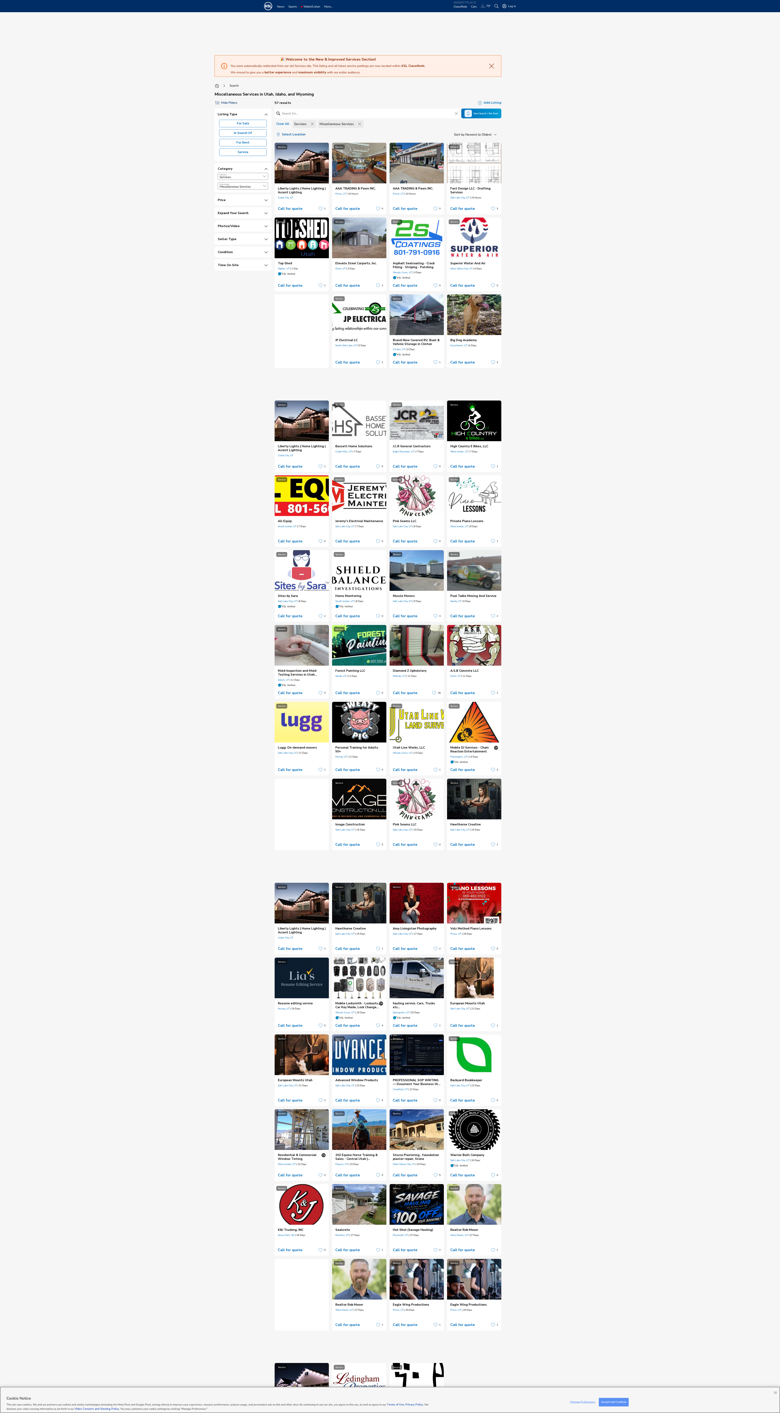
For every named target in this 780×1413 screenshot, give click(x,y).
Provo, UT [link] (340, 193)
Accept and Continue (613, 1402)
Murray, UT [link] (341, 756)
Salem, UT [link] (283, 679)
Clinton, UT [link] (399, 349)
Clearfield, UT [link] (400, 1089)
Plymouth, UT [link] (400, 1235)
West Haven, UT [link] (459, 1235)
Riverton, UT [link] (342, 1235)
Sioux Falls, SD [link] (286, 1235)
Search (234, 86)
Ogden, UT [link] (284, 268)
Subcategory (224, 184)
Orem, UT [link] (340, 268)
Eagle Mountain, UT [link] (403, 451)
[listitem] (302, 178)
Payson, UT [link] (341, 1164)
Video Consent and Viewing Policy (97, 1409)
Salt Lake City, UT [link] (459, 197)
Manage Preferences (582, 1402)
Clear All (282, 124)
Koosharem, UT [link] (458, 345)
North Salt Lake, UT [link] (346, 345)
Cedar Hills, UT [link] (343, 451)
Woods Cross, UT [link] (402, 272)
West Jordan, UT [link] (459, 451)
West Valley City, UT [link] (461, 268)
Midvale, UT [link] (399, 676)
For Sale (243, 123)
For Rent (242, 142)
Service (243, 152)
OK (775, 1392)
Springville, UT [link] (401, 1012)
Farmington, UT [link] (458, 756)
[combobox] (243, 176)
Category (223, 174)
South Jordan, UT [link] (287, 526)
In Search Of (243, 133)
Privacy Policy (414, 1405)
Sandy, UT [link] (455, 601)
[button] (264, 176)
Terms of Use (395, 1405)
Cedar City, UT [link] (285, 197)
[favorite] (320, 208)
